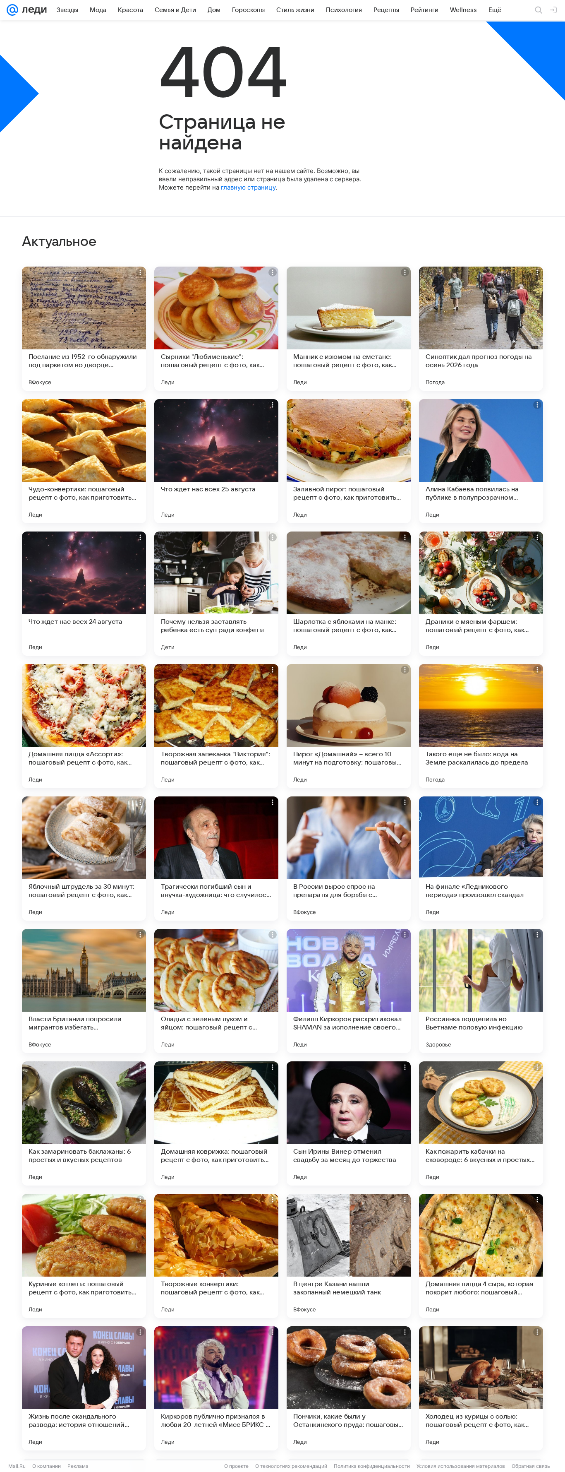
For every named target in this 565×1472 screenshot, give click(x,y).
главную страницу (248, 187)
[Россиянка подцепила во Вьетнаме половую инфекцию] (481, 991)
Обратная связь (531, 1466)
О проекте (236, 1466)
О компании (46, 1466)
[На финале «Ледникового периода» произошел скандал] (481, 858)
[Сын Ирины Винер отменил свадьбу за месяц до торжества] (349, 1123)
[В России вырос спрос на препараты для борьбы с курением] (349, 858)
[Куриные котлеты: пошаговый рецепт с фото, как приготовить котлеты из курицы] (84, 1256)
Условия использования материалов (461, 1466)
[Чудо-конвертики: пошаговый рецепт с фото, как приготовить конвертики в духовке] (84, 461)
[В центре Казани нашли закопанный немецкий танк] (349, 1256)
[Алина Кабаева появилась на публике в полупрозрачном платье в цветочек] (481, 461)
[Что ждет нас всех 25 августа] (216, 461)
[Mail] (12, 10)
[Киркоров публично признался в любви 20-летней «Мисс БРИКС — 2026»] (216, 1388)
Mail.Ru (17, 1466)
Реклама (78, 1466)
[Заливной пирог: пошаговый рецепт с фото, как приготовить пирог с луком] (349, 461)
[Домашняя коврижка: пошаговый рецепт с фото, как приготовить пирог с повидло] (216, 1123)
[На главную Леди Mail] (32, 10)
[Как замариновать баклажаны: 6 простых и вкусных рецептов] (84, 1123)
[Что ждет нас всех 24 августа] (84, 594)
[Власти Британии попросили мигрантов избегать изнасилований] (84, 991)
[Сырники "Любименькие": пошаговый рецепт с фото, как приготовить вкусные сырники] (216, 329)
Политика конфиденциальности (372, 1466)
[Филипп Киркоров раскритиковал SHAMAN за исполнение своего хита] (349, 991)
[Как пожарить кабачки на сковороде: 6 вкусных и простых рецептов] (481, 1123)
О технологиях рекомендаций (291, 1466)
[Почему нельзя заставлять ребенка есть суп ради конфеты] (216, 594)
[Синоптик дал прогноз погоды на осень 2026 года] (481, 329)
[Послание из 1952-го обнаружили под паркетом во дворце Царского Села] (84, 329)
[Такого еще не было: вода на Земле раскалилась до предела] (481, 726)
